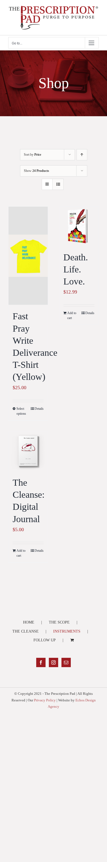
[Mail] (66, 662)
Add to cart (71, 315)
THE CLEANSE (25, 631)
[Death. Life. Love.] (78, 226)
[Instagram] (53, 662)
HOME (28, 622)
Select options (21, 411)
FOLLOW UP (44, 640)
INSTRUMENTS (66, 631)
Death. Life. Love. (75, 269)
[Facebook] (41, 662)
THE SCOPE (59, 622)
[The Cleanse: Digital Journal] (28, 451)
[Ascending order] (82, 154)
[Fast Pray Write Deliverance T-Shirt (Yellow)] (28, 256)
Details (39, 409)
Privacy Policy (45, 700)
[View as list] (58, 184)
